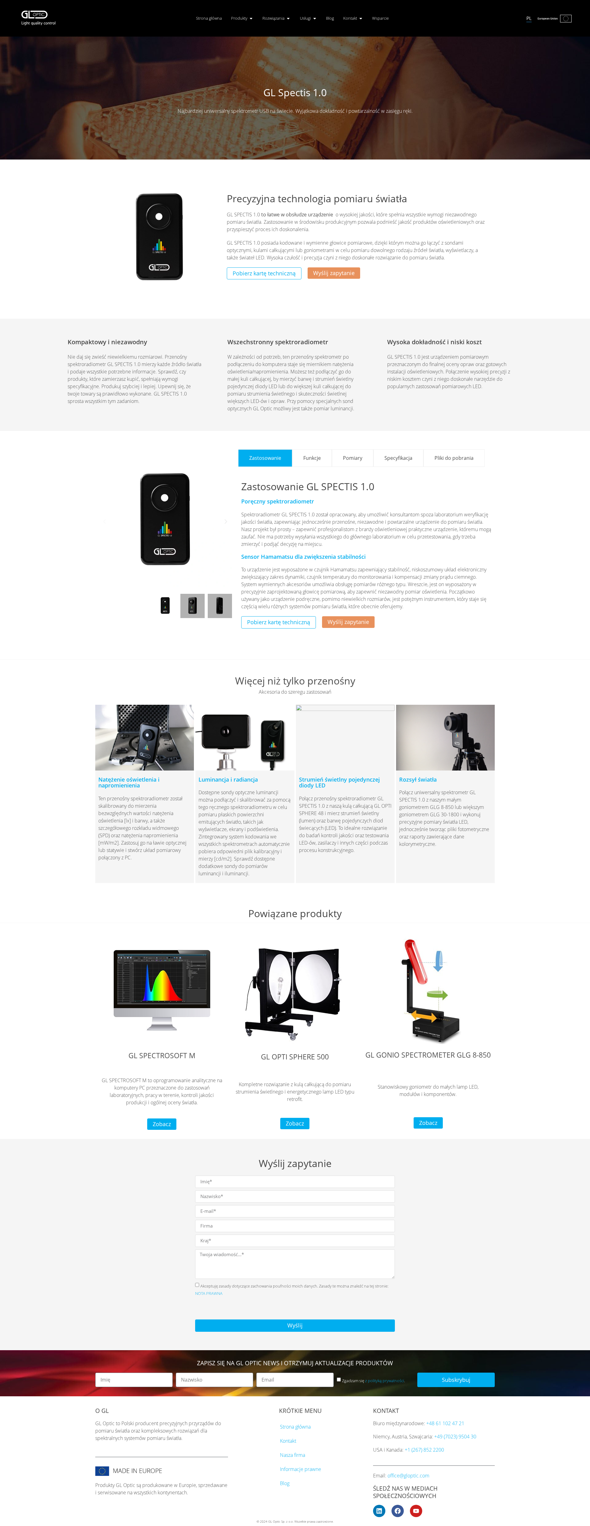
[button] (104, 522)
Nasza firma (292, 1455)
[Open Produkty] (251, 18)
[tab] (265, 458)
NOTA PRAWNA (208, 1293)
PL (529, 18)
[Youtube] (416, 1511)
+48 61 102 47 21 (445, 1423)
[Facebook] (397, 1511)
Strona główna (295, 1426)
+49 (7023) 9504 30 (455, 1436)
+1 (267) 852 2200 (424, 1449)
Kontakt (288, 1440)
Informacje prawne (300, 1469)
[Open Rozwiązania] (288, 18)
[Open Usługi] (315, 18)
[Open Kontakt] (361, 18)
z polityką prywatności (384, 1380)
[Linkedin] (379, 1511)
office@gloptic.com (408, 1475)
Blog (284, 1483)
